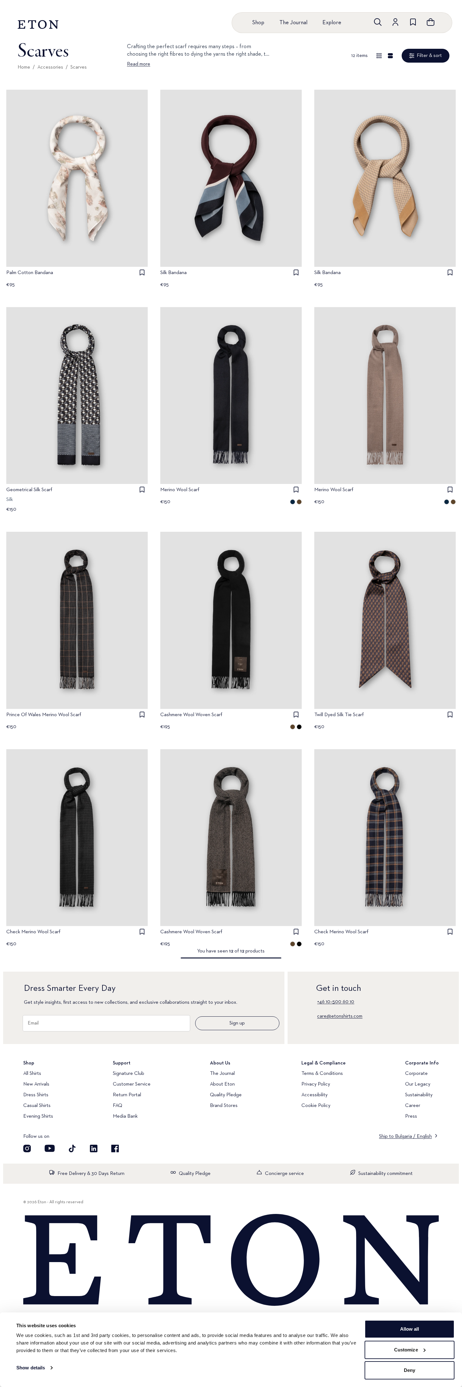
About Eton (222, 1084)
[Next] (136, 185)
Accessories (50, 67)
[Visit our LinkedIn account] (93, 1148)
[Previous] (17, 185)
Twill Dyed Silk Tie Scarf (339, 714)
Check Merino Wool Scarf (33, 932)
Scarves (78, 67)
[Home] (231, 1260)
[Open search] (378, 22)
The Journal (293, 22)
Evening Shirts (38, 1116)
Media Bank (125, 1116)
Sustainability (418, 1095)
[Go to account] (395, 22)
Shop (258, 22)
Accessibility (314, 1095)
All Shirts (32, 1073)
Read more (138, 64)
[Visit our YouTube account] (50, 1148)
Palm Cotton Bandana (29, 272)
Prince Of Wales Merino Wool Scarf (43, 714)
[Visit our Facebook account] (115, 1148)
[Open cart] (430, 22)
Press (411, 1116)
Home (24, 67)
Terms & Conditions (322, 1073)
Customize (406, 1349)
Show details (30, 1367)
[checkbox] (142, 272)
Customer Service (132, 1084)
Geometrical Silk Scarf (29, 489)
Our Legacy (417, 1084)
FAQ (117, 1105)
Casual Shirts (37, 1105)
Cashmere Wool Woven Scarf (191, 714)
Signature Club (128, 1073)
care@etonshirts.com (339, 1016)
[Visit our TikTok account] (72, 1148)
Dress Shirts (35, 1095)
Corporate (416, 1073)
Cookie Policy (315, 1105)
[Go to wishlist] (413, 22)
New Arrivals (36, 1084)
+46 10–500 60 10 (335, 1001)
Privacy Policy (315, 1084)
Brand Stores (224, 1105)
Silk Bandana (173, 272)
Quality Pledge (226, 1095)
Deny (409, 1370)
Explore (331, 22)
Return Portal (127, 1095)
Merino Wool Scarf (179, 489)
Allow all (409, 1329)
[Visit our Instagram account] (27, 1148)
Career (412, 1105)
